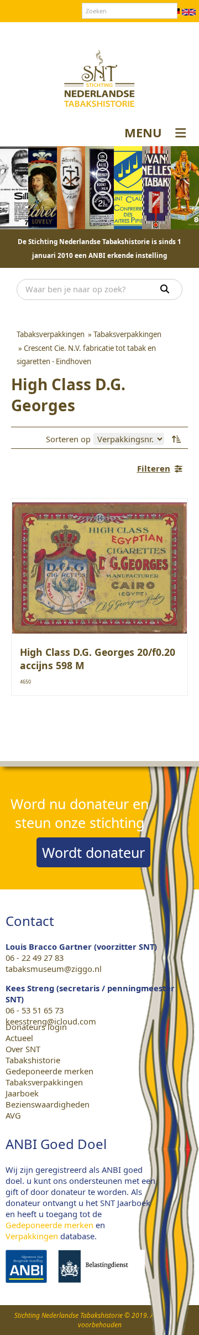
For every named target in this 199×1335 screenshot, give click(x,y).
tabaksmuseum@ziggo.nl (54, 968)
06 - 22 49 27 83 (35, 957)
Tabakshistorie (33, 1059)
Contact (76, 32)
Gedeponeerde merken (49, 1071)
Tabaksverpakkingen (44, 1082)
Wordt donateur (93, 852)
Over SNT (36, 32)
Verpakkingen (32, 1235)
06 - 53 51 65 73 (35, 1010)
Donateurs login (130, 32)
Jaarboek (22, 1093)
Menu (143, 132)
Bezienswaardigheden (48, 1104)
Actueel (19, 1037)
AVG (13, 1115)
